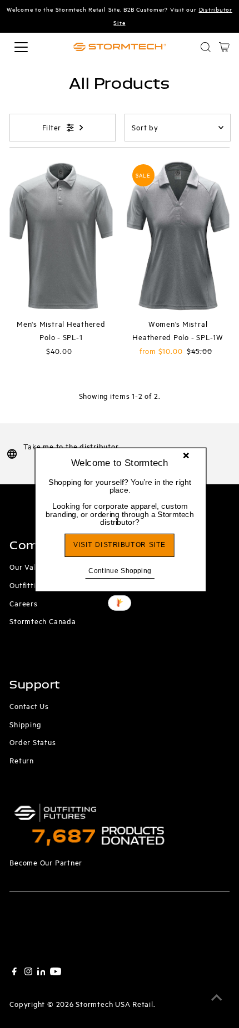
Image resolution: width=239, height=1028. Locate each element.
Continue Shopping (119, 570)
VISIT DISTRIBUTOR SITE (119, 544)
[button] (119, 502)
